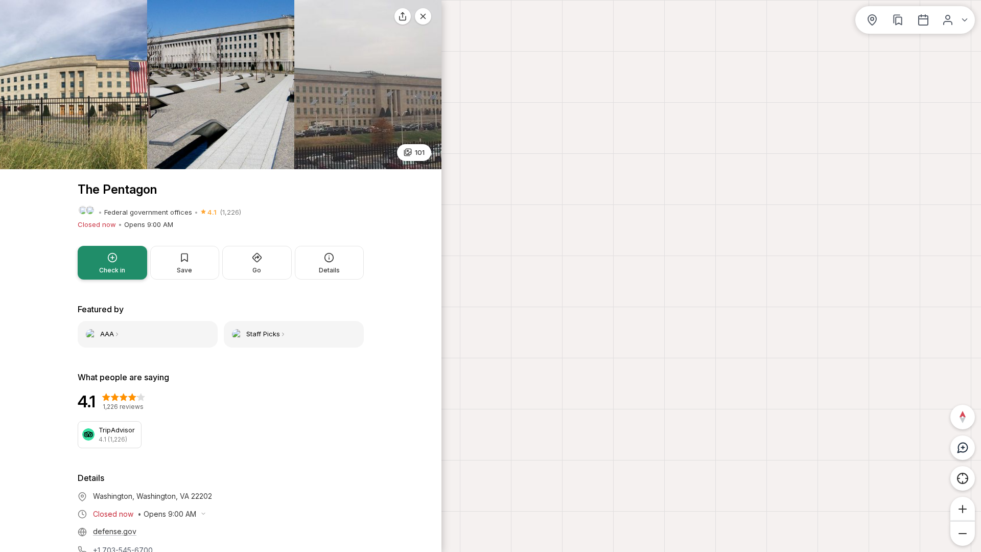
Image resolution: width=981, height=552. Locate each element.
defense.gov (114, 531)
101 (420, 152)
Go (256, 270)
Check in (112, 270)
